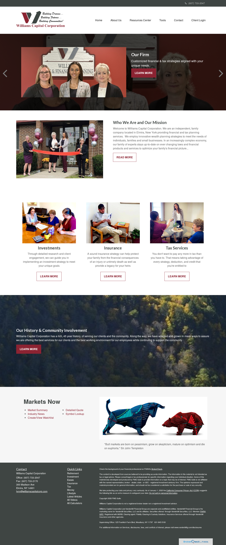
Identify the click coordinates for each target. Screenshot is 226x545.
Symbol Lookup (75, 414)
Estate (70, 480)
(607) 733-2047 (196, 3)
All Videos (72, 499)
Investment (73, 476)
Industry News (36, 414)
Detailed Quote (74, 410)
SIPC (101, 514)
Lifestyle (71, 493)
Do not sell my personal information (163, 493)
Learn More (144, 73)
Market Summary (38, 410)
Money (70, 489)
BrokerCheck (157, 469)
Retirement (73, 473)
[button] (116, 20)
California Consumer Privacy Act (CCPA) (182, 490)
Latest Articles (74, 496)
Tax (69, 486)
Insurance (72, 483)
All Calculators (74, 503)
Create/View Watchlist (41, 418)
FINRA (202, 511)
